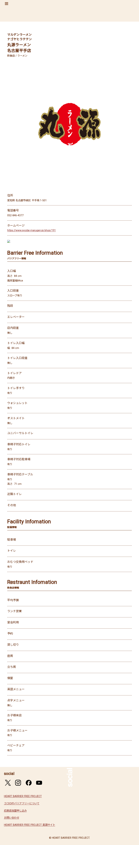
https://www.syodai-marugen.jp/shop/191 (31, 230)
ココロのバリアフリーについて (21, 803)
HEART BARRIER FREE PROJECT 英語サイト (29, 824)
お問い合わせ (11, 817)
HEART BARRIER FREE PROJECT (23, 796)
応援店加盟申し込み (15, 810)
